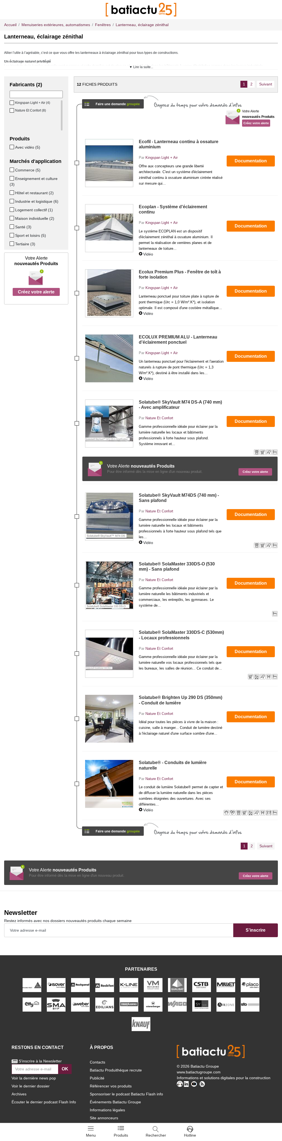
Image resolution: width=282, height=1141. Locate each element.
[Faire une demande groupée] (113, 102)
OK (65, 1069)
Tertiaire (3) (25, 244)
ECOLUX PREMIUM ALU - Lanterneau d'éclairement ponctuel (178, 340)
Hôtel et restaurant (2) (34, 193)
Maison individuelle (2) (34, 218)
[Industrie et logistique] (12, 201)
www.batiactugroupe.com (199, 1072)
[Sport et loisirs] (12, 235)
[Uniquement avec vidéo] (12, 147)
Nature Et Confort (159, 418)
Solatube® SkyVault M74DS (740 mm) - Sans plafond (179, 498)
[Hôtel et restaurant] (12, 192)
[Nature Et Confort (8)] (12, 110)
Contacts (97, 1062)
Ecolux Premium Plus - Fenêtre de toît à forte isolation (180, 274)
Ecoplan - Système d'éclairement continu (173, 209)
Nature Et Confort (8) (30, 110)
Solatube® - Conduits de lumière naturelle (173, 765)
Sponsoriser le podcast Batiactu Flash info (126, 1094)
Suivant (265, 84)
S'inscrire (255, 930)
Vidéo (148, 254)
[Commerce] (12, 170)
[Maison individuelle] (12, 218)
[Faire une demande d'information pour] (113, 829)
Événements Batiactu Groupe (115, 1102)
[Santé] (12, 226)
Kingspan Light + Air (161, 158)
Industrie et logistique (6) (36, 201)
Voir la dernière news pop (34, 1078)
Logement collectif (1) (34, 210)
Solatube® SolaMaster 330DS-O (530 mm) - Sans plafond (177, 566)
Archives (19, 1094)
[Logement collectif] (12, 209)
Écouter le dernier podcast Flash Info (44, 1102)
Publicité (97, 1078)
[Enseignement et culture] (12, 178)
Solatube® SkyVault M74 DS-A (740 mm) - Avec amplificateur (180, 405)
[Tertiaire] (12, 243)
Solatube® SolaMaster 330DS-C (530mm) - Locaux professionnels (181, 635)
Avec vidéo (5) (27, 147)
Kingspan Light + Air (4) (32, 103)
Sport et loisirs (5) (30, 235)
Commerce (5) (27, 170)
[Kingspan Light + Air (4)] (12, 103)
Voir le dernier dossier (31, 1086)
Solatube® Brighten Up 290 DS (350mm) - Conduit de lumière (180, 700)
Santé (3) (23, 227)
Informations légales (107, 1110)
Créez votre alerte (36, 292)
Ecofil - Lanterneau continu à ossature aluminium (178, 144)
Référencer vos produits (111, 1086)
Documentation (251, 161)
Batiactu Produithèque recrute (116, 1070)
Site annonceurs (104, 1118)
